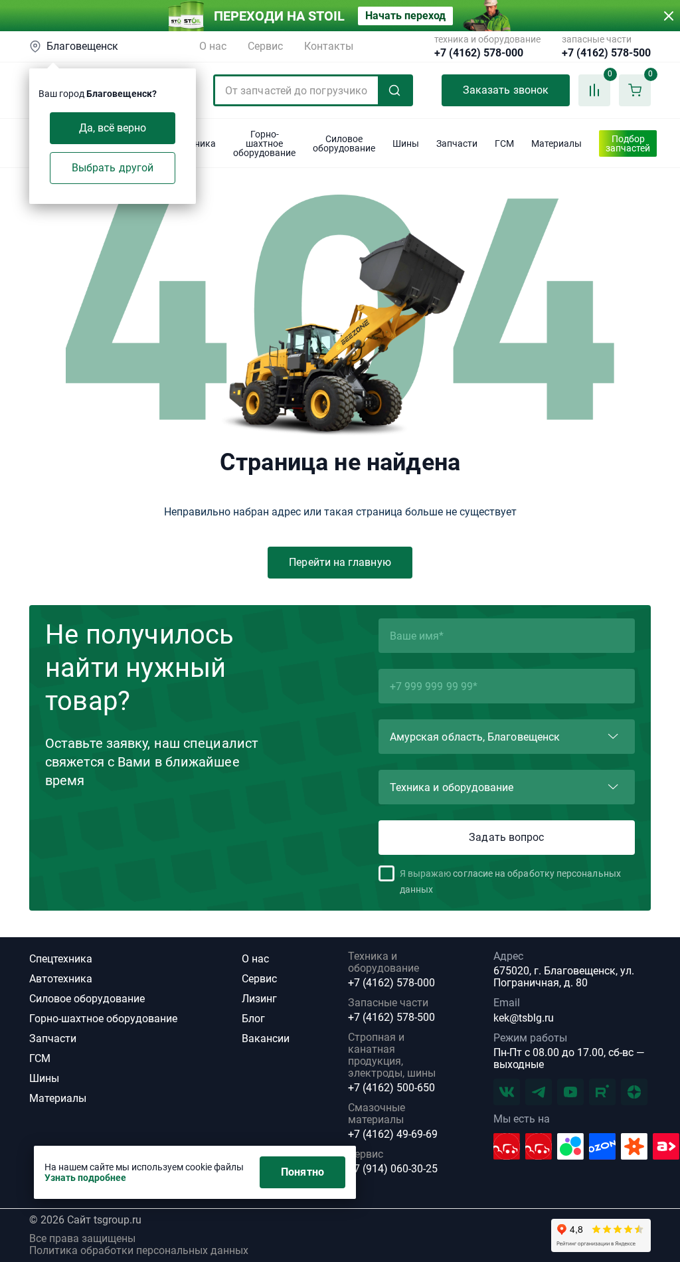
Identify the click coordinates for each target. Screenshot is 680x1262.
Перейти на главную (339, 562)
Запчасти (52, 1038)
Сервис (265, 46)
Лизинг (259, 998)
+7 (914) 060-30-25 (393, 1169)
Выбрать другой (112, 167)
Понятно (302, 1172)
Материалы (57, 1098)
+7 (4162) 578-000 (478, 53)
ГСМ (39, 1058)
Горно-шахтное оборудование (103, 1018)
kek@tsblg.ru (523, 1018)
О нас (212, 46)
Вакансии (266, 1038)
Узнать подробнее (85, 1177)
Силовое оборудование (87, 998)
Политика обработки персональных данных (138, 1251)
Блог (253, 1018)
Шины (44, 1078)
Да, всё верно (113, 128)
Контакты (328, 46)
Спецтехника (60, 958)
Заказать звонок (506, 90)
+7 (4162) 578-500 (606, 53)
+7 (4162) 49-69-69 (393, 1134)
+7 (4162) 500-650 (391, 1088)
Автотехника (60, 978)
